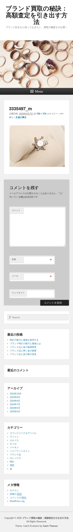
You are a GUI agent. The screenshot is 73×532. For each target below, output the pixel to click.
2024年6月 (15, 408)
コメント (16, 210)
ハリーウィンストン (20, 451)
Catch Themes (50, 526)
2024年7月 (15, 404)
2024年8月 (15, 401)
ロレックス (15, 458)
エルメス (14, 440)
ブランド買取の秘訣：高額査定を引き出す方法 (37, 15)
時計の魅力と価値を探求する (24, 340)
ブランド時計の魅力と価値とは (25, 343)
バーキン (14, 447)
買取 (12, 465)
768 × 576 (41, 113)
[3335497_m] (37, 166)
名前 (14, 259)
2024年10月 (15, 393)
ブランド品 (15, 454)
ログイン (14, 490)
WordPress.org (17, 501)
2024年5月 (15, 411)
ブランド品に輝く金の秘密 (23, 350)
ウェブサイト (18, 293)
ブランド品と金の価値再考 (23, 347)
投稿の (16, 494)
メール (15, 276)
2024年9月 (15, 397)
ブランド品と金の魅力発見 (23, 354)
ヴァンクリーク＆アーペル (23, 433)
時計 (12, 461)
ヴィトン (14, 436)
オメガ (13, 444)
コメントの (18, 497)
